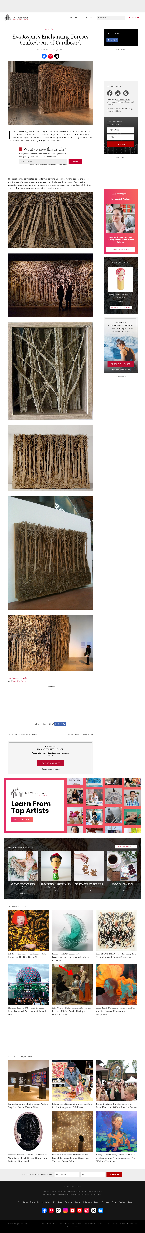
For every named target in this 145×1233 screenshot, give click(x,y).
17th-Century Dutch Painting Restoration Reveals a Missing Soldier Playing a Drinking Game (71, 1011)
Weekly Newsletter (123, 100)
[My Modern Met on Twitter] (58, 1210)
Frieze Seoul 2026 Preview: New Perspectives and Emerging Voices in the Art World (71, 957)
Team (60, 1224)
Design (25, 1202)
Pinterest (121, 102)
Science (96, 1202)
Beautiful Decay (19, 681)
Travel (114, 1202)
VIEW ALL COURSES (121, 249)
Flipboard (110, 104)
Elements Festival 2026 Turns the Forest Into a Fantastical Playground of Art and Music (27, 1011)
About (44, 1224)
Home (48, 29)
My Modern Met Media (120, 110)
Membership (134, 18)
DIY (54, 1202)
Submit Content (69, 1224)
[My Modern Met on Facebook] (44, 1210)
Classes (77, 1202)
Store (130, 1202)
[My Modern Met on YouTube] (79, 1210)
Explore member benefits (51, 769)
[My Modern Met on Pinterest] (51, 1210)
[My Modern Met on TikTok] (86, 1210)
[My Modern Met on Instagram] (65, 1210)
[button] (88, 17)
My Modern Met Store (21, 847)
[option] (75, 819)
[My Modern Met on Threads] (93, 1210)
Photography (34, 1202)
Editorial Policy (52, 1224)
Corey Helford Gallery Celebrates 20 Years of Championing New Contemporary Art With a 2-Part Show (115, 1158)
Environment (87, 1202)
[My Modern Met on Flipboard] (72, 1210)
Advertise (85, 1224)
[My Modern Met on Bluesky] (100, 1210)
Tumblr (127, 102)
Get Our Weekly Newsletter (80, 734)
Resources (68, 1202)
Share (61, 724)
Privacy (69, 1227)
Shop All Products (120, 307)
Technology (106, 1202)
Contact (78, 1224)
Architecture (46, 1202)
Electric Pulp (133, 1224)
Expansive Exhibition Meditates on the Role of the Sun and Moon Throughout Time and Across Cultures (70, 1158)
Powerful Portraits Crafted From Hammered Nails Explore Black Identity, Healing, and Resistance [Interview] (28, 1158)
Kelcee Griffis (44, 50)
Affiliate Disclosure (96, 1224)
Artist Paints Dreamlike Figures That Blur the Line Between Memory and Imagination (115, 1011)
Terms (75, 1227)
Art (54, 29)
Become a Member (50, 763)
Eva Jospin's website (17, 678)
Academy (122, 1202)
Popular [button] (74, 18)
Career (60, 1202)
